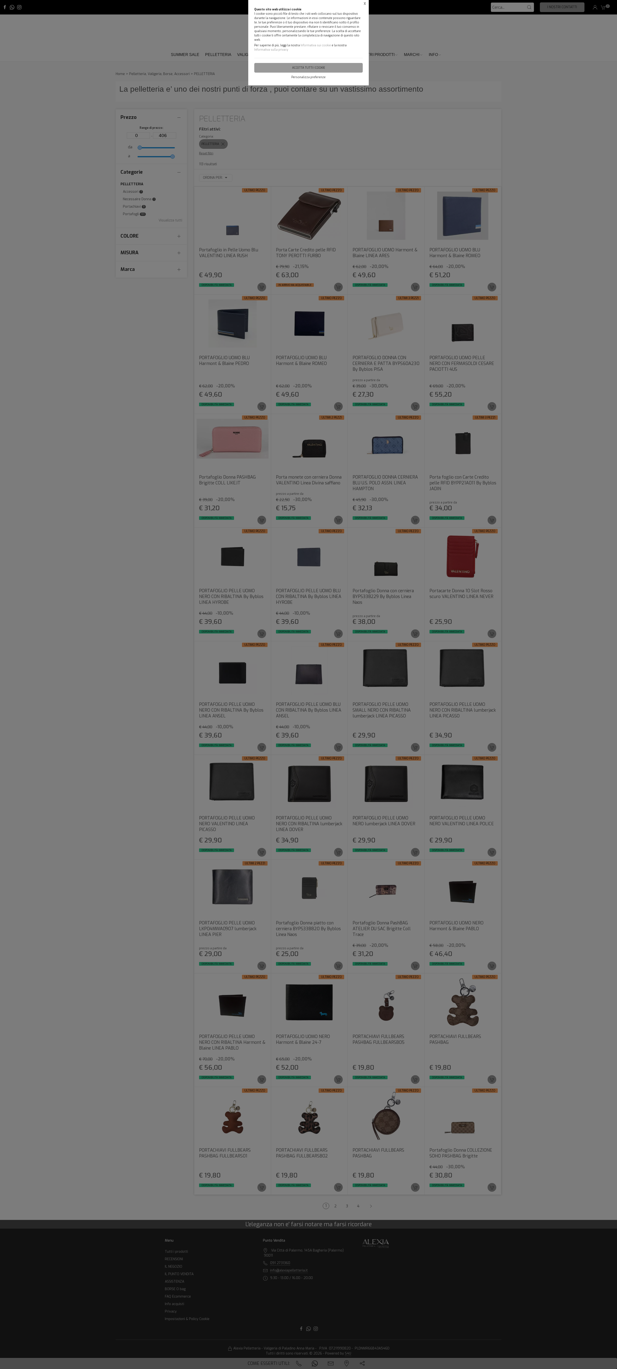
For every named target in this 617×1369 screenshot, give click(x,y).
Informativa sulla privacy (271, 50)
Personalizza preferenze (308, 77)
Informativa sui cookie (316, 45)
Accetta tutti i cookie (308, 68)
